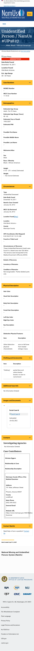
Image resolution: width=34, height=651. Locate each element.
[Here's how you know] (17, 3)
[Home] (13, 14)
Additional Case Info (10, 386)
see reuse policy (25, 51)
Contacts (6, 438)
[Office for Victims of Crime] (17, 594)
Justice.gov (4, 643)
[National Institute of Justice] (27, 587)
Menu (29, 14)
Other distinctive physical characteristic (8, 347)
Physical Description (11, 285)
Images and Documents (12, 400)
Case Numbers (8, 83)
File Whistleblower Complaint (10, 612)
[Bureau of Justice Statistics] (17, 589)
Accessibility (5, 607)
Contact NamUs (9, 526)
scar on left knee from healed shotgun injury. (23, 347)
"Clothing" (6, 370)
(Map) (16, 216)
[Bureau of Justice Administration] (6, 587)
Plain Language (6, 616)
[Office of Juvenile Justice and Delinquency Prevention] (6, 594)
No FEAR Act (5, 629)
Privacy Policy (5, 621)
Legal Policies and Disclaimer (10, 625)
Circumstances (8, 186)
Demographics (8, 103)
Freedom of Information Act (10, 634)
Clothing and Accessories (12, 358)
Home (4, 23)
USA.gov (4, 638)
